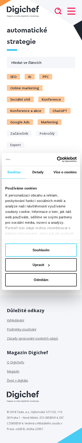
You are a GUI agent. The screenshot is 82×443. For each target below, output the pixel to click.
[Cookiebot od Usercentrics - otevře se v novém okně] (58, 159)
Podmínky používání (21, 329)
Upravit (38, 265)
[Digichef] (23, 11)
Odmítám (41, 279)
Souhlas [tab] (13, 172)
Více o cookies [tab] (65, 172)
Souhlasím (41, 250)
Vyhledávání (15, 320)
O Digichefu (15, 362)
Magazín (13, 371)
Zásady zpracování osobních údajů (32, 338)
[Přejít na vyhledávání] (58, 11)
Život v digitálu (17, 380)
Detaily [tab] (38, 172)
